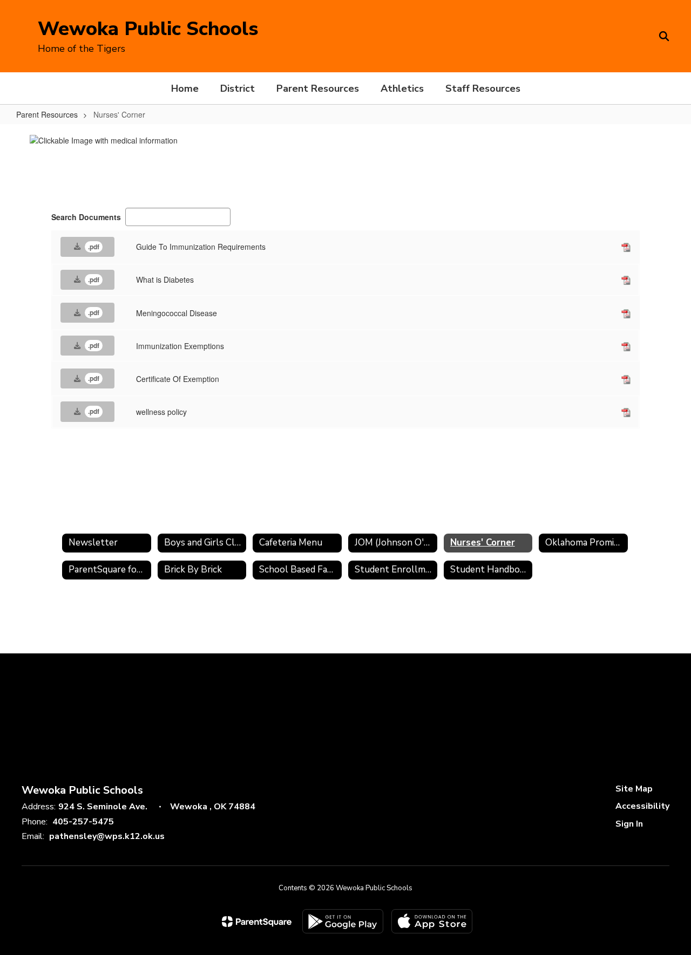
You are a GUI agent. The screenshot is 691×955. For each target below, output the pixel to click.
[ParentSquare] (256, 921)
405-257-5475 (83, 822)
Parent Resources (47, 114)
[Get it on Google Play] (342, 921)
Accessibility (642, 806)
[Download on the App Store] (431, 921)
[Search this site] (664, 36)
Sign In (629, 824)
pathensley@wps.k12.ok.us (107, 836)
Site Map (634, 789)
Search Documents (86, 217)
